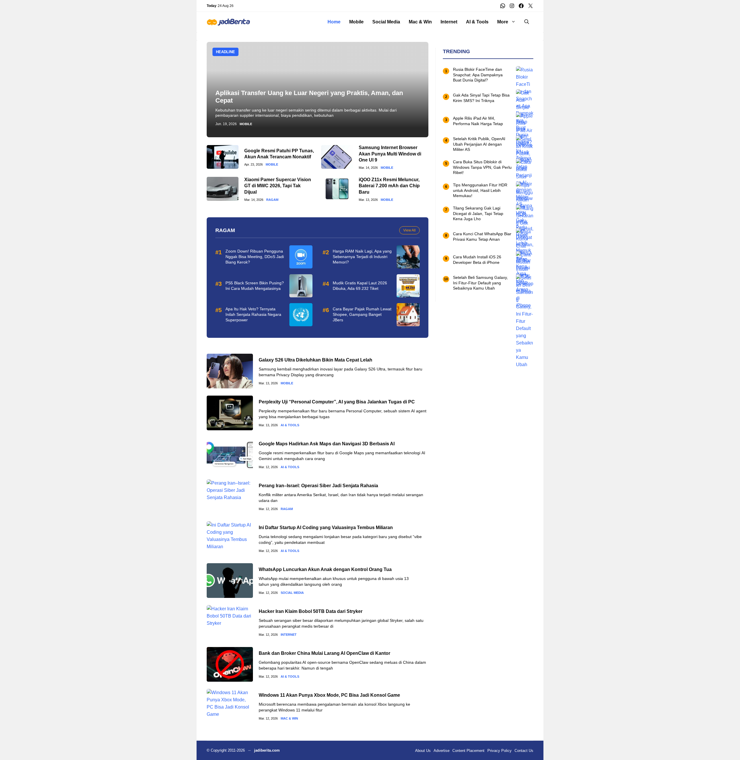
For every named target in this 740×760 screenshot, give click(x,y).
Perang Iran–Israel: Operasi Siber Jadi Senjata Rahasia (318, 485)
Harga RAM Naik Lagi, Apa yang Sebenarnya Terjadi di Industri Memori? (362, 256)
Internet (449, 21)
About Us (423, 750)
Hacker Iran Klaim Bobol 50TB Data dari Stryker (310, 611)
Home (334, 21)
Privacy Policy (499, 750)
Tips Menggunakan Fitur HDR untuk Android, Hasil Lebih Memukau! (480, 190)
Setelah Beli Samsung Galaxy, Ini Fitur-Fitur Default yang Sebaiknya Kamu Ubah (480, 283)
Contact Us (524, 750)
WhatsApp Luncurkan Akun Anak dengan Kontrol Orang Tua (325, 569)
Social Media (386, 21)
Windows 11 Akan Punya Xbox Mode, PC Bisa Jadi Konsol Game (329, 695)
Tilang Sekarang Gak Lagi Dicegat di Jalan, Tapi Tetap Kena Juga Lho (478, 213)
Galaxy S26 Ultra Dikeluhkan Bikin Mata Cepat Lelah (315, 359)
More (502, 21)
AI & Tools (477, 21)
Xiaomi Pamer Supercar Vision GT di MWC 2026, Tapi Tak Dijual (277, 185)
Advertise (441, 750)
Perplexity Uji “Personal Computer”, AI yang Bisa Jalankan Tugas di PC (337, 401)
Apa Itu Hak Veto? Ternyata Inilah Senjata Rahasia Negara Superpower (253, 314)
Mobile (356, 21)
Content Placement (468, 750)
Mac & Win (420, 21)
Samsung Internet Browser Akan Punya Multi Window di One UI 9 (390, 153)
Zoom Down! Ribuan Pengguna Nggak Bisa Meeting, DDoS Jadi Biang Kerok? (254, 256)
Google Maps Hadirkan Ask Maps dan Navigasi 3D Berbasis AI (327, 443)
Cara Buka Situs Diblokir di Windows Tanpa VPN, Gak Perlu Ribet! (482, 167)
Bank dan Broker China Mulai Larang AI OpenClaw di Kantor (324, 653)
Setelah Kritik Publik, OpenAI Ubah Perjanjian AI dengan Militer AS (479, 144)
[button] (526, 22)
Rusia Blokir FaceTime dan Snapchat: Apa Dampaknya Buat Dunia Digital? (478, 75)
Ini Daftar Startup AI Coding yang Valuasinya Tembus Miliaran (326, 527)
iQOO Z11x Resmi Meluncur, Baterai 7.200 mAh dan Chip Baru (389, 185)
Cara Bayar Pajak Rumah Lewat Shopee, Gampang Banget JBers (362, 314)
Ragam (272, 199)
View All (409, 230)
